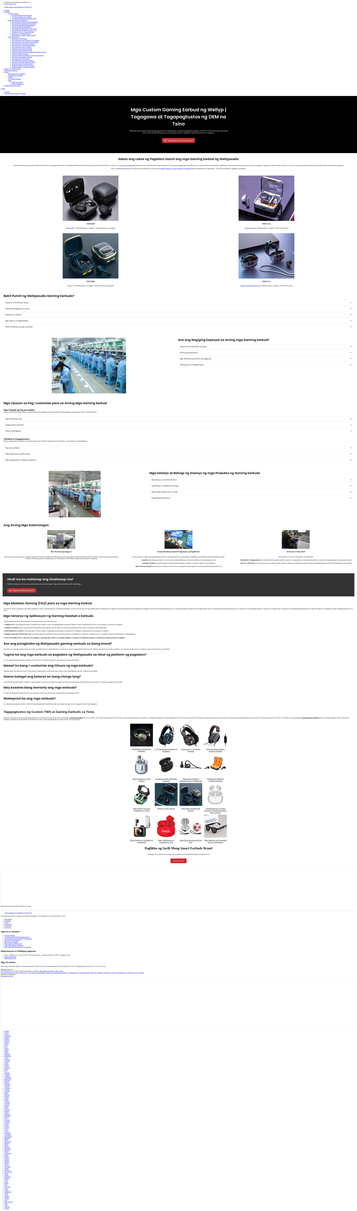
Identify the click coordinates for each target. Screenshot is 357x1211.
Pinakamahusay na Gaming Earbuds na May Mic (82, 973)
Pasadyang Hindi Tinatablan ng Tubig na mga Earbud (27, 55)
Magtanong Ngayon (7, 969)
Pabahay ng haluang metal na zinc (250, 286)
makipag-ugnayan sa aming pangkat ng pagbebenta (176, 168)
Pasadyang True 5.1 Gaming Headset (23, 32)
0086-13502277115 (10, 958)
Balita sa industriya (17, 82)
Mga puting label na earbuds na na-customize (25, 42)
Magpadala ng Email (7, 976)
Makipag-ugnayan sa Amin (12, 85)
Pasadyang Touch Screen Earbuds (22, 49)
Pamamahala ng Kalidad (15, 75)
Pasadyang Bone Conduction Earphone (23, 67)
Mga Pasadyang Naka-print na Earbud (23, 44)
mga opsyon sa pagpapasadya (127, 165)
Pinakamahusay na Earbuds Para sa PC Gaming (130, 973)
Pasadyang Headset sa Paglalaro (17, 20)
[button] (178, 140)
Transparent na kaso (250, 228)
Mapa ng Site (59, 971)
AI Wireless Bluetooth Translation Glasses (24, 18)
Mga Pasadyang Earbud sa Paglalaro (22, 60)
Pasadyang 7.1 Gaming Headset (21, 34)
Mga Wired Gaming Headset (36, 973)
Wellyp (6, 72)
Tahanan (6, 10)
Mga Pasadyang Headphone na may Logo (24, 28)
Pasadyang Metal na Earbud (20, 54)
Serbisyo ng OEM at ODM (12, 69)
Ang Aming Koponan (14, 79)
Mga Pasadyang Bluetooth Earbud (22, 50)
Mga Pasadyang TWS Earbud (20, 59)
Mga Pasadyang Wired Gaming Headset (23, 35)
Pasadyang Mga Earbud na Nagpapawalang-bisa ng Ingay (29, 52)
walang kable (70, 228)
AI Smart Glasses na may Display (22, 17)
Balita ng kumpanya (18, 84)
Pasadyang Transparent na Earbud (22, 57)
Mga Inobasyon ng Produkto (16, 74)
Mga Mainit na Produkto (46, 971)
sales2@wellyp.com (10, 4)
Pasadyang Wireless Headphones (21, 27)
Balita (10, 80)
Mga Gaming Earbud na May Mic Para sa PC (14, 973)
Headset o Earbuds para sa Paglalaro (56, 973)
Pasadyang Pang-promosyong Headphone (24, 23)
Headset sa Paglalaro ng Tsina (106, 973)
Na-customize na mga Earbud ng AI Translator (25, 40)
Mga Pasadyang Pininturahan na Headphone (25, 22)
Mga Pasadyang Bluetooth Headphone (23, 25)
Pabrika (10, 77)
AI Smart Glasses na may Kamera (22, 15)
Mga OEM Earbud (13, 37)
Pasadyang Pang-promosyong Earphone (23, 45)
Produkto (7, 12)
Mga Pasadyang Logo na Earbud (21, 47)
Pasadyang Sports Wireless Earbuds (22, 64)
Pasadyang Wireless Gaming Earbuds (23, 65)
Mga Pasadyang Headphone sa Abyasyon (24, 30)
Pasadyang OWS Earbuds (19, 39)
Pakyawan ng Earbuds (11, 70)
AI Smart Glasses (13, 13)
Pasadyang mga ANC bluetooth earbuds (23, 62)
